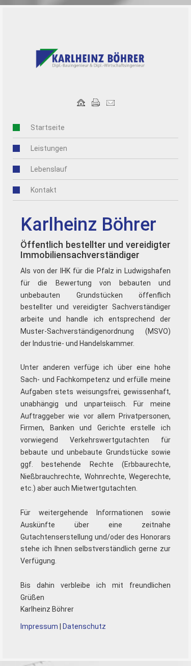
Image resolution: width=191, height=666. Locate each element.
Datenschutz (84, 626)
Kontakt (44, 190)
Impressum (39, 626)
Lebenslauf (49, 169)
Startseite (48, 127)
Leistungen (49, 148)
